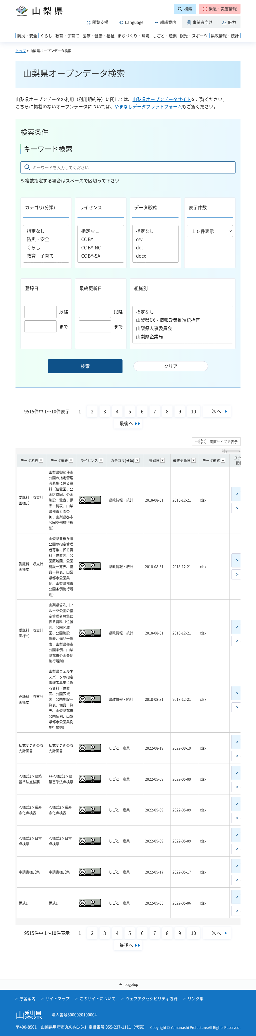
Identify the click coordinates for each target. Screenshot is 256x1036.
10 (193, 411)
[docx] (155, 256)
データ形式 (145, 207)
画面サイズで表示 (224, 441)
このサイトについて (98, 998)
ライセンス (91, 207)
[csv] (155, 239)
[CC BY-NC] (100, 247)
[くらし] (46, 247)
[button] (219, 9)
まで (63, 326)
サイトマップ (58, 998)
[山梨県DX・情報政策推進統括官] (183, 320)
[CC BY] (100, 239)
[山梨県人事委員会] (183, 328)
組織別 (141, 288)
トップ (21, 50)
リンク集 (196, 998)
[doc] (155, 247)
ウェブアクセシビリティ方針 (152, 998)
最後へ (126, 423)
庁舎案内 (28, 998)
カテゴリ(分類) (40, 207)
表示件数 (198, 207)
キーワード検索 (48, 149)
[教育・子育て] (46, 256)
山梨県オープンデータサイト (161, 99)
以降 (63, 312)
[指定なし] (46, 231)
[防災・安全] (46, 239)
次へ (216, 411)
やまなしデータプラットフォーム (148, 106)
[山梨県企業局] (183, 336)
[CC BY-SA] (100, 256)
